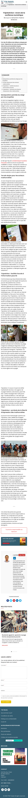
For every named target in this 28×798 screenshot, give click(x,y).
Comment (4, 665)
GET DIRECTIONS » (6, 783)
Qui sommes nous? (6, 713)
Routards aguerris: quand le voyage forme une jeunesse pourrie (14, 636)
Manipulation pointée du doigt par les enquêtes (12, 79)
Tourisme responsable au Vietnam (14, 531)
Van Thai (22, 555)
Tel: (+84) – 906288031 (7, 780)
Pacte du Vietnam (6, 734)
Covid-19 (3, 722)
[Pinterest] (14, 600)
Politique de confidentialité (8, 719)
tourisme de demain (14, 596)
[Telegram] (20, 600)
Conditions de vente (7, 716)
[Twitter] (11, 600)
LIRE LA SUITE (5, 645)
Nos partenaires (5, 731)
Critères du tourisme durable (9, 737)
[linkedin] (14, 558)
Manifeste (4, 728)
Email (2, 685)
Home (2, 4)
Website (3, 690)
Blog (6, 4)
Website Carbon (18, 740)
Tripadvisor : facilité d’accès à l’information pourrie (11, 86)
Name (2, 680)
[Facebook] (7, 600)
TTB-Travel (11, 796)
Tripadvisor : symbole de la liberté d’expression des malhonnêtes (12, 90)
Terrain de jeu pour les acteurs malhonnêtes (11, 83)
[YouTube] (5, 789)
